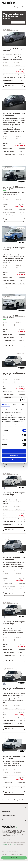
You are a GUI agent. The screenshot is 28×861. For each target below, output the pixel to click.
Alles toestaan (14, 451)
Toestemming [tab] (5, 404)
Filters (13, 857)
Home (3, 7)
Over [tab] (23, 404)
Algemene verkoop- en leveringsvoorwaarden (12, 854)
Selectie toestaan (14, 455)
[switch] (24, 435)
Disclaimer (8, 851)
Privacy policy (15, 851)
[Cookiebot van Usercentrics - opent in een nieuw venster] (20, 400)
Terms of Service (13, 844)
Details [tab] (14, 404)
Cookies (4, 851)
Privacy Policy (5, 844)
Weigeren (14, 459)
